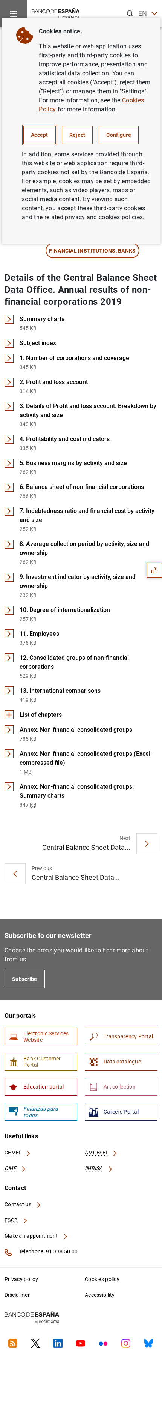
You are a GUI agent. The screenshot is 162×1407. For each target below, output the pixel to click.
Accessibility (100, 1295)
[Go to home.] (56, 12)
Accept (39, 135)
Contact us (18, 1204)
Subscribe (24, 979)
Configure (118, 135)
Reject (77, 135)
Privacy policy (21, 1279)
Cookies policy (102, 1279)
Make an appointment (32, 1236)
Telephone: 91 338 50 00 (48, 1251)
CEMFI (13, 1153)
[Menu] (13, 13)
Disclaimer (17, 1295)
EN (142, 13)
